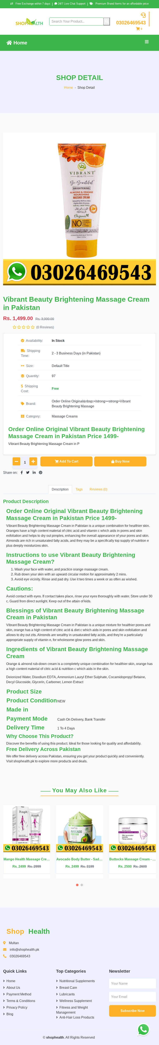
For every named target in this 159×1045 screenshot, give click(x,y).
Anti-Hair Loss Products (76, 1017)
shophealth (55, 1037)
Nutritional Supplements (77, 981)
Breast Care (68, 987)
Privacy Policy (16, 1007)
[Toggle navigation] (147, 43)
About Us (13, 987)
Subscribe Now (132, 1011)
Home (19, 42)
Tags (79, 489)
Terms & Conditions (20, 1001)
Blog (9, 1014)
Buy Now (122, 461)
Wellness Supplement (75, 1001)
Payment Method (18, 994)
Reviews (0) (98, 489)
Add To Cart (68, 461)
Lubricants (67, 994)
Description (60, 489)
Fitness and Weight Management (72, 1010)
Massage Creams (65, 416)
